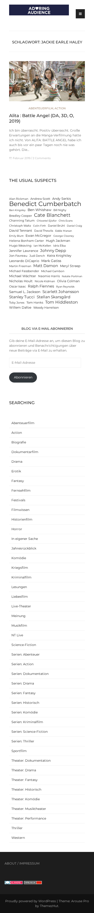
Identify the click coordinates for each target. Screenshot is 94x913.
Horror (16, 529)
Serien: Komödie (24, 712)
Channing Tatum (22, 220)
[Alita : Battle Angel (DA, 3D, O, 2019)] (47, 83)
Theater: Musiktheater (28, 809)
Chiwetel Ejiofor (47, 220)
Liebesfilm (19, 597)
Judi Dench (37, 255)
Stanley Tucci (22, 296)
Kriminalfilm (21, 577)
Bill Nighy (59, 210)
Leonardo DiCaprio (24, 261)
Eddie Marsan (63, 230)
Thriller (17, 828)
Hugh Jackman (58, 240)
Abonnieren (23, 377)
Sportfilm (19, 751)
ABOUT (10, 863)
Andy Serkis (61, 198)
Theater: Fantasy (24, 780)
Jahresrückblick (23, 548)
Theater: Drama (23, 770)
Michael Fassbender (24, 271)
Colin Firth (39, 225)
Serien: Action (22, 664)
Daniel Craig (74, 225)
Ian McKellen (42, 245)
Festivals (18, 500)
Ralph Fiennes (41, 286)
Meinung (18, 616)
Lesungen (19, 587)
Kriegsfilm (19, 568)
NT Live (17, 635)
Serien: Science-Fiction (29, 732)
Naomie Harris (49, 276)
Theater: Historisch (26, 789)
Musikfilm (19, 625)
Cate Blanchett (52, 215)
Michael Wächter (22, 276)
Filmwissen (20, 510)
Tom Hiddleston (61, 302)
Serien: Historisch (25, 703)
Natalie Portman (72, 276)
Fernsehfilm (21, 490)
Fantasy (17, 481)
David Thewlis (43, 230)
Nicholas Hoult (21, 281)
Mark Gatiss (51, 261)
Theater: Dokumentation (31, 760)
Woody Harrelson (46, 307)
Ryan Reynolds (65, 286)
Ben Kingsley (17, 210)
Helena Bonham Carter (26, 240)
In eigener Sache (24, 539)
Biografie (18, 442)
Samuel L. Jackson (24, 292)
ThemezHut (49, 906)
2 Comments (42, 158)
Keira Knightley (59, 255)
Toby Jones (16, 302)
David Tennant (20, 230)
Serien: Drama (22, 683)
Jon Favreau (18, 255)
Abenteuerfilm (41, 108)
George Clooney (63, 235)
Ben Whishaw (39, 210)
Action (60, 108)
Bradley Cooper (20, 215)
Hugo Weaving (20, 245)
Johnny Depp (53, 250)
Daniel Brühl (56, 225)
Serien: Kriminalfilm (27, 722)
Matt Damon (45, 265)
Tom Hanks (34, 302)
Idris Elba (59, 245)
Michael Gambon (52, 271)
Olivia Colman (68, 281)
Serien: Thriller (22, 741)
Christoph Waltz (20, 225)
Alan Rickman (18, 198)
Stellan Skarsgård (53, 296)
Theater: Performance (28, 818)
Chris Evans (66, 220)
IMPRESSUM (29, 863)
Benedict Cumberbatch (45, 203)
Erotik (16, 471)
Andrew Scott (40, 198)
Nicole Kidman (45, 281)
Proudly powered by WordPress (30, 901)
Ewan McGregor (38, 235)
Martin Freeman (20, 266)
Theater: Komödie (25, 799)
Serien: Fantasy (23, 693)
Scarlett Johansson (60, 291)
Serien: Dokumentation (30, 674)
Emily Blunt (16, 235)
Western (18, 838)
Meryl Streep (70, 266)
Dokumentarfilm (24, 452)
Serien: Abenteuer (25, 654)
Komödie (18, 558)
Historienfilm (21, 519)
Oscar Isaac (17, 286)
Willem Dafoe (20, 307)
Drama (16, 461)
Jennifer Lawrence (23, 251)
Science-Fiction (23, 645)
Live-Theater (21, 606)
